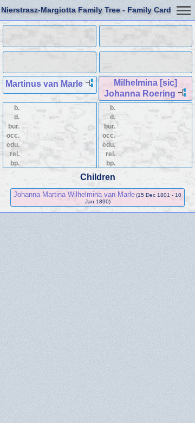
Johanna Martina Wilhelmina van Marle (74, 194)
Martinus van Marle (44, 83)
